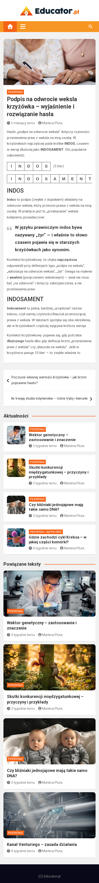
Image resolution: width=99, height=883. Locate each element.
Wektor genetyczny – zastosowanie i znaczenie (52, 437)
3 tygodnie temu (45, 446)
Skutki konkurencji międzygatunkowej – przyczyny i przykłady (58, 472)
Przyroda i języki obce (46, 531)
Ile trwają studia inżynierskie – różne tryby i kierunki (49, 398)
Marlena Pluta (52, 123)
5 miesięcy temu (23, 123)
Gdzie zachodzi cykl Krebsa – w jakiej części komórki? (57, 539)
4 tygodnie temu (45, 548)
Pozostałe (15, 92)
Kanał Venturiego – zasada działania (42, 844)
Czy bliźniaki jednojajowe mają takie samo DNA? (56, 507)
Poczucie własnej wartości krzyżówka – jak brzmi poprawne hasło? (49, 380)
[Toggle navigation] (23, 26)
